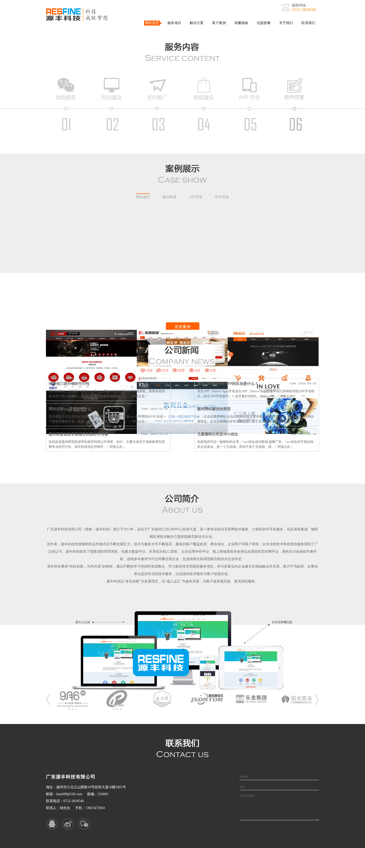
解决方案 (197, 23)
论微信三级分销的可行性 (69, 384)
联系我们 (308, 23)
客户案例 (219, 23)
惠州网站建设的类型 (214, 409)
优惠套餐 (264, 23)
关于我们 (286, 23)
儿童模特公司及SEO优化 (217, 434)
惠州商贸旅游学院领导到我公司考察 (78, 434)
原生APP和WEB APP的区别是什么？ (227, 384)
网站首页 (152, 23)
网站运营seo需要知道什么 (70, 409)
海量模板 (241, 23)
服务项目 (174, 23)
